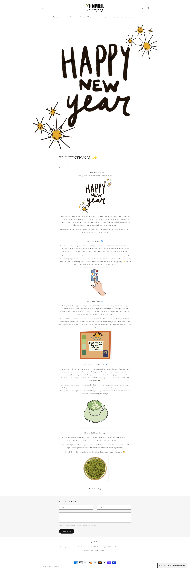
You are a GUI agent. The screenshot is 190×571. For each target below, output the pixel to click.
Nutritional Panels (86, 547)
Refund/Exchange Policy (121, 547)
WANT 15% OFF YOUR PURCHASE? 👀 (172, 565)
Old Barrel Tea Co (49, 566)
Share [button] (62, 168)
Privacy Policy (88, 550)
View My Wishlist (100, 550)
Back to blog (96, 489)
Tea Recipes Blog (65, 547)
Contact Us (75, 547)
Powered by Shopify (59, 566)
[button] (43, 8)
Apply (104, 547)
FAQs (110, 547)
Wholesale (97, 547)
